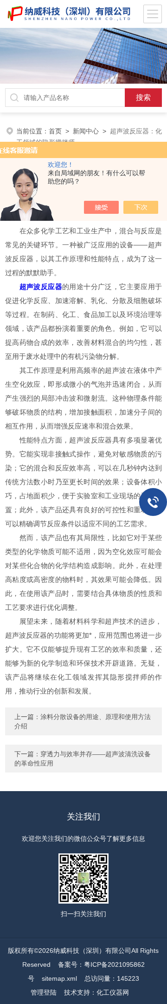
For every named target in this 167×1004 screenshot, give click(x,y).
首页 (55, 131)
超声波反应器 (40, 287)
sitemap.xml (59, 978)
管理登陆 (44, 992)
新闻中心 (86, 131)
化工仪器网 (112, 992)
